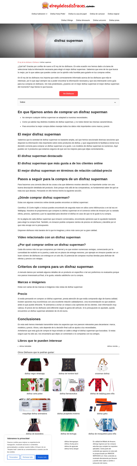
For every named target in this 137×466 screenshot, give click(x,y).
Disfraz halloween (38, 14)
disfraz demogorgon (71, 441)
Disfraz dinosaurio (83, 20)
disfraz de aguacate (71, 446)
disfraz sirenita (112, 346)
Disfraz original (113, 14)
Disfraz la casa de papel (77, 14)
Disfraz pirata (114, 20)
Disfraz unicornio (99, 20)
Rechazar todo (28, 457)
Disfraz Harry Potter (57, 14)
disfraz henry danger (72, 449)
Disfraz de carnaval (97, 14)
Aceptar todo (42, 457)
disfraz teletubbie (25, 346)
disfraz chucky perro (71, 444)
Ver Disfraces (68, 94)
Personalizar (13, 457)
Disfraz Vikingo (67, 20)
